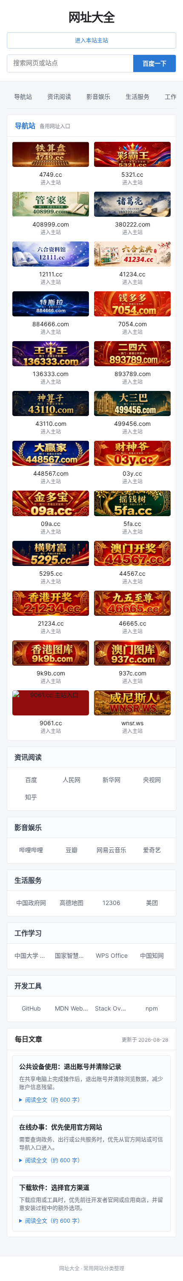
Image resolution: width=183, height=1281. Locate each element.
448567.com (51, 477)
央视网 (152, 779)
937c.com (132, 676)
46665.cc (132, 627)
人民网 (71, 779)
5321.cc (132, 178)
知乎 (31, 797)
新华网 (111, 779)
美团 (152, 902)
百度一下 (154, 63)
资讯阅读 (59, 96)
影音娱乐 (98, 96)
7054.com (132, 327)
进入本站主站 (91, 40)
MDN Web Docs (73, 1008)
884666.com (50, 327)
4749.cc (50, 178)
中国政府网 (31, 902)
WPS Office (112, 955)
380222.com (132, 228)
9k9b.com (51, 676)
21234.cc (51, 627)
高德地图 (71, 902)
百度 (31, 779)
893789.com (132, 377)
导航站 (23, 96)
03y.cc (132, 477)
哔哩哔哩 (31, 849)
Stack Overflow (113, 1008)
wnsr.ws (132, 726)
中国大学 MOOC (32, 955)
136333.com (51, 377)
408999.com (50, 228)
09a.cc (50, 527)
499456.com (132, 427)
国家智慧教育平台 (73, 955)
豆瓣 (71, 849)
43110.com (50, 427)
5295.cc (51, 577)
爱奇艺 (152, 849)
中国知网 (152, 955)
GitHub (31, 1008)
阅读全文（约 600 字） (54, 1099)
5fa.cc (132, 527)
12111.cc (51, 277)
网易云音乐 (111, 849)
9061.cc (51, 726)
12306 (111, 902)
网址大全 (91, 17)
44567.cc (132, 577)
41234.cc (132, 277)
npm (152, 1008)
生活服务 (137, 96)
